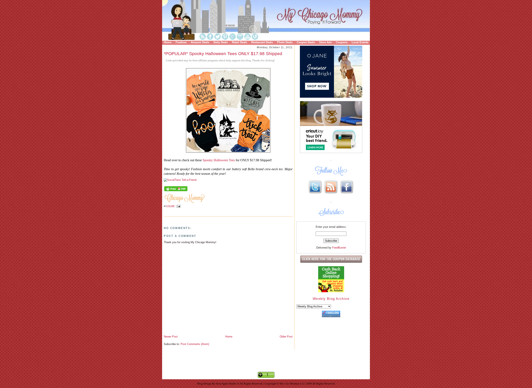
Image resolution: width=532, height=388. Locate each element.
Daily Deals (220, 42)
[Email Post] (178, 206)
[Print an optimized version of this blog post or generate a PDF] (176, 191)
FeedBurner (339, 247)
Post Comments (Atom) (195, 344)
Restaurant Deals (262, 42)
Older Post (286, 336)
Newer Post (171, 336)
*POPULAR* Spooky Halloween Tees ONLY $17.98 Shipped (223, 53)
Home (167, 42)
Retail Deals (239, 42)
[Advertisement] (266, 364)
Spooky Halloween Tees (219, 160)
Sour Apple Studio (226, 383)
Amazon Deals (200, 42)
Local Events (360, 42)
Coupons (341, 42)
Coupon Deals (306, 42)
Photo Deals (285, 42)
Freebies (181, 42)
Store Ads (325, 42)
